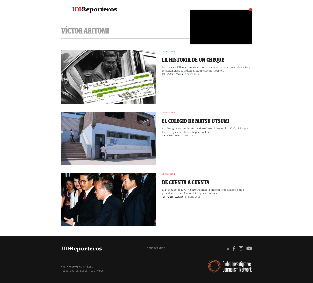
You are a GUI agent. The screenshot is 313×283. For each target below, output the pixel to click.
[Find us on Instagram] (241, 249)
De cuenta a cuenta (185, 182)
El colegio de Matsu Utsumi (196, 120)
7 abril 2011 (189, 135)
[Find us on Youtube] (249, 249)
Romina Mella (173, 135)
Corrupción (168, 51)
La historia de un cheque (193, 59)
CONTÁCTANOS (156, 248)
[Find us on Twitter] (228, 249)
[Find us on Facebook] (234, 249)
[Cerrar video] (250, 9)
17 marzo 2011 (192, 197)
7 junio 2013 (192, 74)
